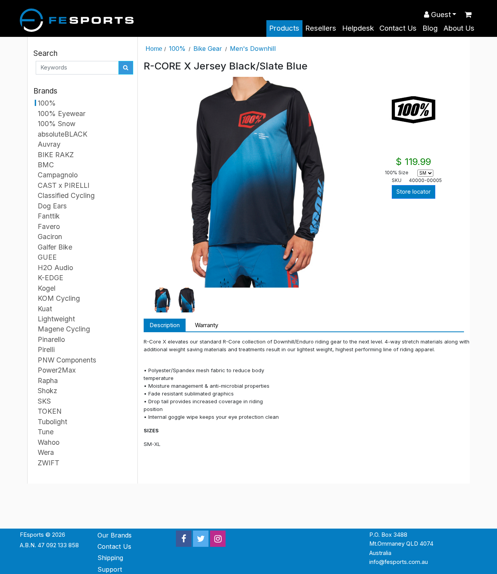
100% (177, 48)
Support (109, 569)
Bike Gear (207, 48)
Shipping (110, 558)
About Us (458, 28)
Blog (430, 28)
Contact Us (398, 28)
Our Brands (114, 535)
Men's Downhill (253, 48)
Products (284, 28)
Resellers (320, 28)
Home (154, 48)
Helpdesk (358, 28)
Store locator (413, 191)
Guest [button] (440, 14)
